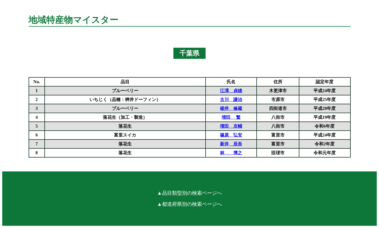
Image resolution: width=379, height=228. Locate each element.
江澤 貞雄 (231, 90)
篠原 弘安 (231, 135)
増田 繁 (231, 117)
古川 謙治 (231, 99)
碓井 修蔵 (231, 108)
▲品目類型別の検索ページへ (189, 193)
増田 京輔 (231, 126)
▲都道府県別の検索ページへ (189, 204)
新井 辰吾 (231, 143)
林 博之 (231, 152)
